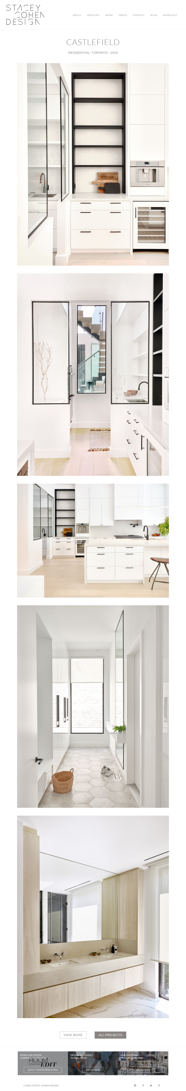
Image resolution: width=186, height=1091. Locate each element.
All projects (110, 1035)
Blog (153, 15)
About (77, 15)
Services (93, 15)
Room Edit (170, 15)
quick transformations (43, 1070)
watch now (93, 1070)
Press (123, 15)
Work (109, 15)
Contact (139, 15)
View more (73, 1035)
